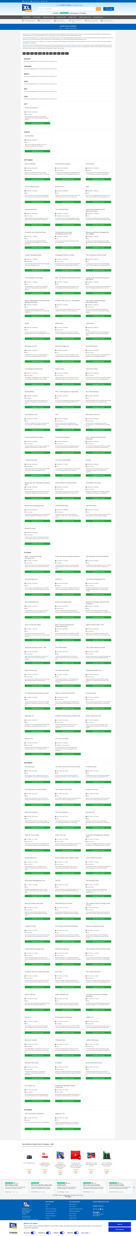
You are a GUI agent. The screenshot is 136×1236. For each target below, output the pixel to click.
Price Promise (72, 1206)
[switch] (48, 1233)
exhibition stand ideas (92, 41)
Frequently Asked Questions (76, 1209)
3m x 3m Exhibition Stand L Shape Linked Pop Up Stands (106, 1164)
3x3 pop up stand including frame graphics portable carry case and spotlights (76, 1165)
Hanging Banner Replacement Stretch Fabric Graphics (44, 1164)
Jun (44, 53)
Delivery (48, 1218)
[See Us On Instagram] (98, 1209)
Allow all (119, 1224)
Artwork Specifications (51, 1215)
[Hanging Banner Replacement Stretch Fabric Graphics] (45, 1155)
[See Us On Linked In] (103, 1209)
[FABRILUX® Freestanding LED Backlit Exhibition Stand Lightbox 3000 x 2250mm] (60, 1155)
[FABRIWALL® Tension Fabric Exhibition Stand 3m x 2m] (91, 1155)
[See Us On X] (96, 1209)
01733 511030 (27, 1216)
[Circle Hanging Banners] (29, 1155)
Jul (47, 53)
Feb (28, 53)
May (40, 53)
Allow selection (120, 1229)
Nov (63, 53)
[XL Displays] (28, 8)
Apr (36, 53)
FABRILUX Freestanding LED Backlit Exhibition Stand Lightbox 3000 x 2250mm (60, 1165)
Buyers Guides (72, 1215)
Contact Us (26, 1)
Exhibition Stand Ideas (74, 1211)
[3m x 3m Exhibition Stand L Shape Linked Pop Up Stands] (107, 1155)
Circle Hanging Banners (29, 1163)
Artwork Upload (73, 1204)
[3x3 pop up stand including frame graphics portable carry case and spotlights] (76, 1155)
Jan (24, 53)
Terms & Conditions (50, 1213)
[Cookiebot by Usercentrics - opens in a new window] (13, 1233)
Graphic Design (72, 1218)
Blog (47, 1206)
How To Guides (72, 1213)
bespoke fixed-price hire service (30, 46)
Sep (55, 53)
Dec (67, 53)
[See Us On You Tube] (100, 1209)
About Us (48, 1204)
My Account (45, 1)
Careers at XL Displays (51, 1209)
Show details (85, 1233)
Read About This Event (37, 123)
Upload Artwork (36, 1)
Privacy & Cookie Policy (51, 1211)
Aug (51, 53)
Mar (32, 53)
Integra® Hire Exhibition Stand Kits (73, 45)
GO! (98, 9)
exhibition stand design (30, 41)
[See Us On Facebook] (94, 1209)
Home (61, 28)
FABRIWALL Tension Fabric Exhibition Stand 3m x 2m (91, 1164)
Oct (59, 53)
